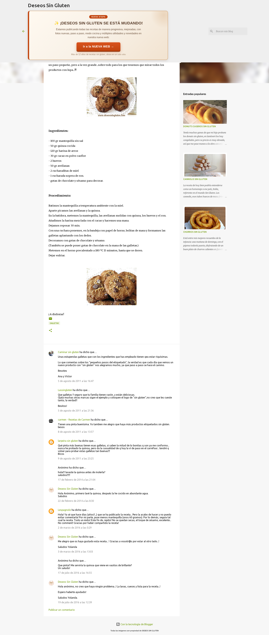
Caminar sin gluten (68, 352)
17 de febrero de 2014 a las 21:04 (76, 479)
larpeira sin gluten (68, 440)
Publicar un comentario (62, 609)
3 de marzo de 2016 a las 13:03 (75, 551)
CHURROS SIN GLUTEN (195, 232)
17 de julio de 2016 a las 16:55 (75, 572)
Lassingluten (65, 390)
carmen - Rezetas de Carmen (74, 419)
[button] (50, 331)
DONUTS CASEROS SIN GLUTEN (199, 126)
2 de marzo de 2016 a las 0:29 (75, 527)
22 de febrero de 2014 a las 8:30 (76, 500)
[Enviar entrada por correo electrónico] (50, 320)
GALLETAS (54, 323)
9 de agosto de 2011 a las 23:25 (76, 458)
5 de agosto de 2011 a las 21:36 (76, 410)
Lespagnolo (64, 509)
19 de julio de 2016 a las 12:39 (75, 602)
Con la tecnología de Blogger (136, 624)
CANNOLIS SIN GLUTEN (195, 179)
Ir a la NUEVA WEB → (98, 46)
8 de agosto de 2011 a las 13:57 (76, 431)
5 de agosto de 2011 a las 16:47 (76, 381)
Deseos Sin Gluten (49, 5)
